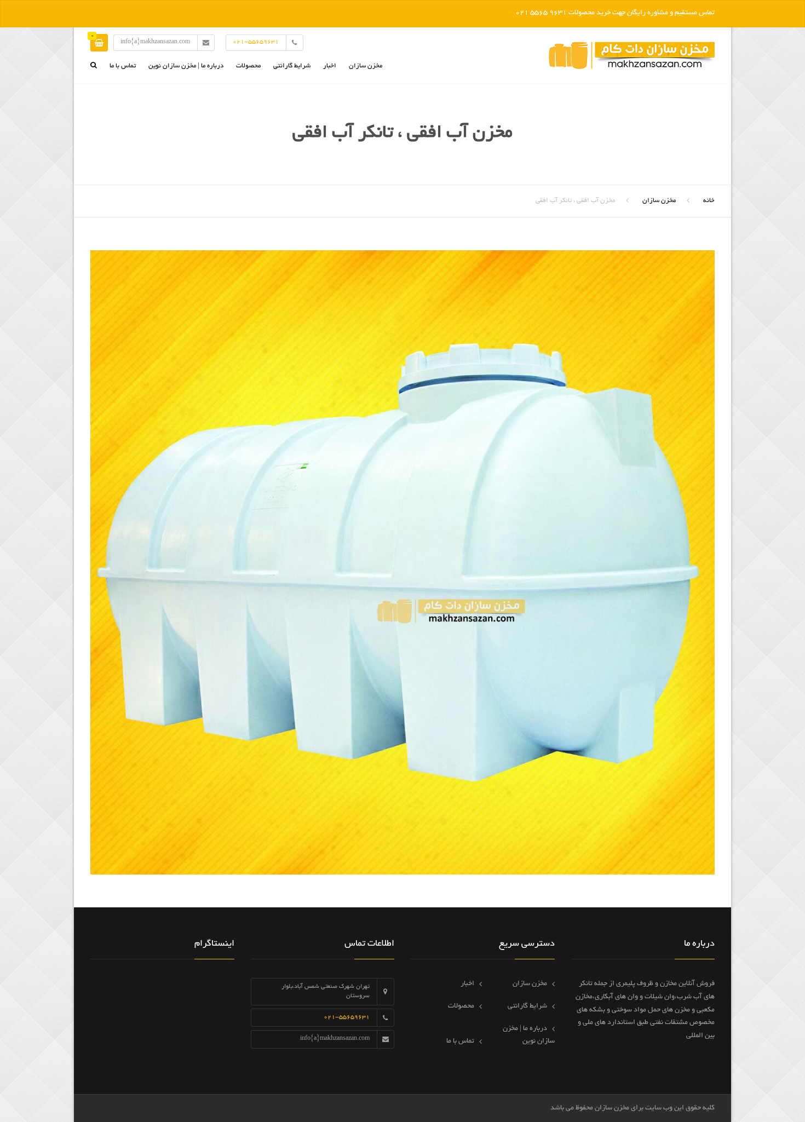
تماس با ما (123, 66)
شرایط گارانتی (292, 66)
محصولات (248, 66)
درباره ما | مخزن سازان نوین (185, 66)
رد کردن (502, 13)
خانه (709, 200)
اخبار (329, 66)
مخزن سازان (365, 66)
